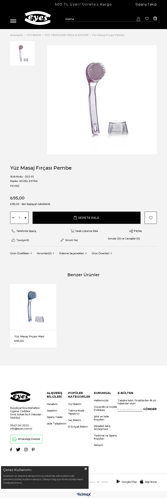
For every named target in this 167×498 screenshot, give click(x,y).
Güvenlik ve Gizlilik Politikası (105, 408)
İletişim (98, 445)
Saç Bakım (74, 420)
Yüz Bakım (74, 404)
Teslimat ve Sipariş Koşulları (105, 437)
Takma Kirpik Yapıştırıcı (76, 412)
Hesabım (52, 404)
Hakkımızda (101, 400)
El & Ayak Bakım (78, 426)
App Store (151, 481)
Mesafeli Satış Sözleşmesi (102, 427)
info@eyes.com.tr (21, 428)
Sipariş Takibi (55, 417)
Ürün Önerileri (100, 253)
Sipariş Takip (146, 4)
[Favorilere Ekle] (149, 218)
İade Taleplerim (56, 423)
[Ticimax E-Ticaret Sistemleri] (83, 495)
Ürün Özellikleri (19, 253)
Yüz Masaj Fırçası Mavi (29, 336)
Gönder (149, 409)
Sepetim (52, 410)
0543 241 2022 (19, 425)
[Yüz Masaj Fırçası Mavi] (33, 307)
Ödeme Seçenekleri (71, 253)
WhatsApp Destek (29, 439)
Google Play (129, 481)
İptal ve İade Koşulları (101, 418)
